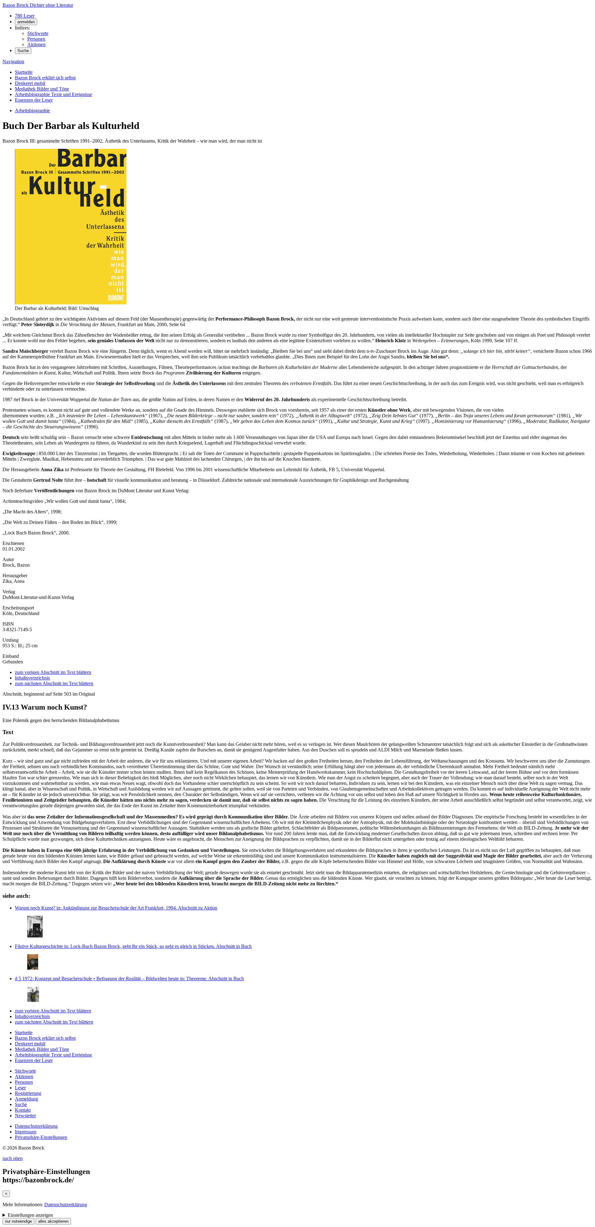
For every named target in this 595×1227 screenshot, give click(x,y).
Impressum (25, 1131)
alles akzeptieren (53, 1221)
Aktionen (36, 44)
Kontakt (23, 1110)
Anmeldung (26, 1098)
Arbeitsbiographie (32, 110)
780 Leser (24, 15)
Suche (23, 50)
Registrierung (28, 1093)
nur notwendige (18, 1221)
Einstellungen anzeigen (30, 1215)
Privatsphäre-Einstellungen (41, 1137)
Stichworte (37, 33)
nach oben (12, 1158)
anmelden (26, 22)
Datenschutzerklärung (36, 1126)
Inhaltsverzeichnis (32, 677)
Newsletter (25, 1115)
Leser (20, 1087)
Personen (36, 39)
